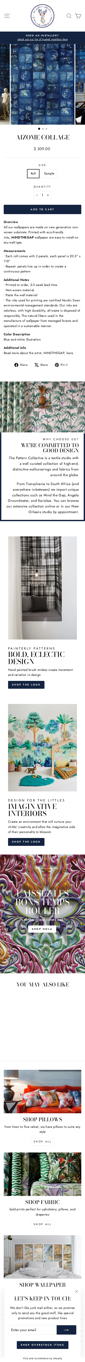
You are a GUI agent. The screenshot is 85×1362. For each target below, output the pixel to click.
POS (25, 1358)
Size (42, 165)
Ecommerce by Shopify (48, 1358)
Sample (49, 173)
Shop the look (26, 684)
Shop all (43, 1224)
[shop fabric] (42, 1174)
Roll (33, 173)
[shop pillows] (42, 1091)
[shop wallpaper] (42, 1257)
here (69, 353)
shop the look (26, 841)
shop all (43, 1142)
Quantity (42, 186)
